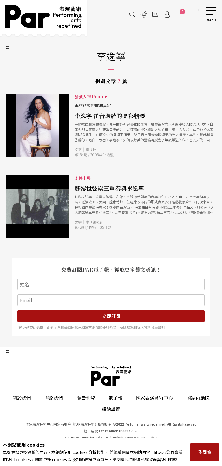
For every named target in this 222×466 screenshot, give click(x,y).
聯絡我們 (54, 397)
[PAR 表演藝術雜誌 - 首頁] (43, 18)
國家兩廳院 (198, 397)
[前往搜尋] (132, 14)
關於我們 (21, 397)
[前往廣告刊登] (144, 14)
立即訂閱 (111, 316)
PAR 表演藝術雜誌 (111, 376)
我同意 (205, 452)
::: (197, 9)
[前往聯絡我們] (155, 14)
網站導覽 (111, 409)
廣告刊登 (86, 397)
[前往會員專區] (167, 14)
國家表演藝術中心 (154, 397)
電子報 (115, 397)
